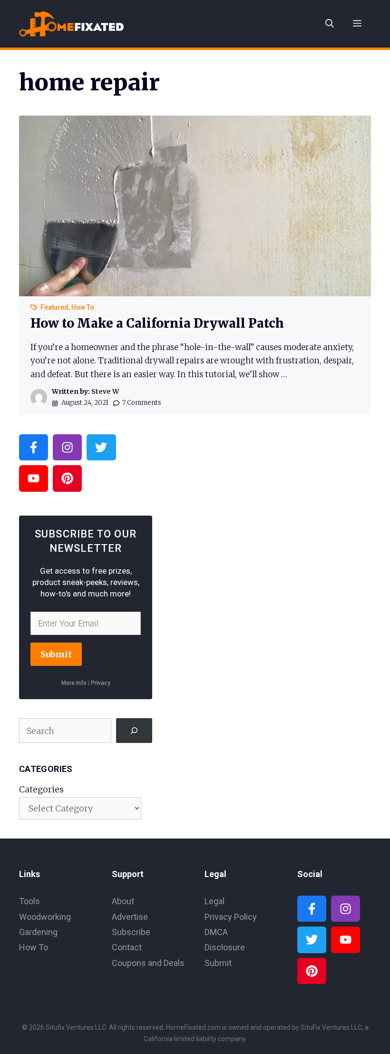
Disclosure (225, 947)
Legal (214, 901)
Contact (127, 947)
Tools (29, 901)
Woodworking (45, 917)
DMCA (216, 932)
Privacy (100, 683)
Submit (56, 654)
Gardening (38, 932)
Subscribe (131, 932)
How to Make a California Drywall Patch (157, 323)
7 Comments (141, 403)
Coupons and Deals (148, 963)
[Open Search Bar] (329, 24)
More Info (74, 683)
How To (82, 307)
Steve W (105, 391)
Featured (54, 307)
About (123, 901)
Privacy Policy (231, 917)
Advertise (130, 917)
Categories (41, 789)
